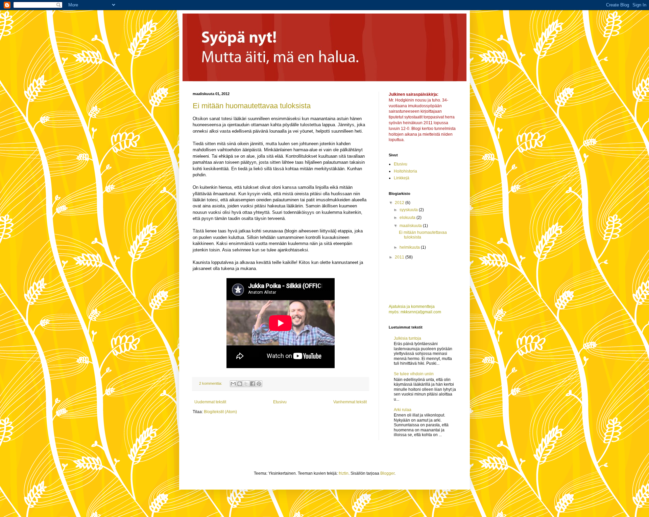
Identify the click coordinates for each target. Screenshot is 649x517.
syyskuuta (409, 209)
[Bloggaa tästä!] (239, 383)
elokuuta (408, 217)
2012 (400, 202)
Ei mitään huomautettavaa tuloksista (252, 106)
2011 (400, 257)
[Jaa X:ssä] (246, 383)
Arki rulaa (402, 409)
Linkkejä (401, 178)
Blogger (387, 473)
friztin (343, 473)
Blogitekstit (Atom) (220, 411)
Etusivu (280, 402)
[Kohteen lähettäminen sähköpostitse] (233, 383)
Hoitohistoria (405, 171)
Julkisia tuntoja (407, 338)
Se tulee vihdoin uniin (414, 374)
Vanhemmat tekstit (350, 402)
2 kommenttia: (211, 383)
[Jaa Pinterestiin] (259, 383)
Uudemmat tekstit (210, 402)
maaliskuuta (411, 225)
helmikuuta (410, 247)
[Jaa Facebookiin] (252, 383)
